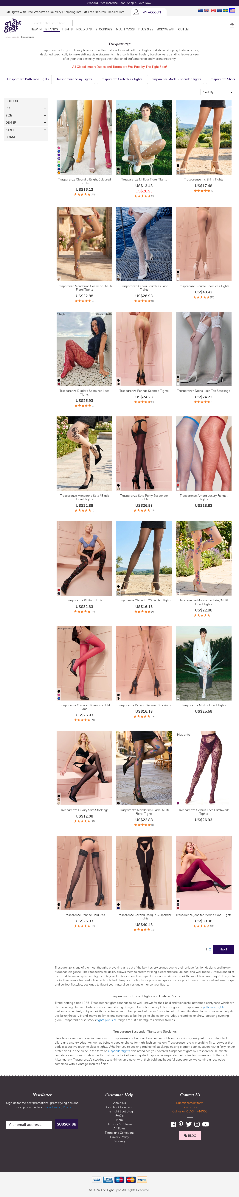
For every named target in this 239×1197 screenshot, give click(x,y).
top (4, 1175)
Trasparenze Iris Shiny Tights (203, 179)
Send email (190, 1107)
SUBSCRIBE (66, 1124)
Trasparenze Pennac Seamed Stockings (144, 705)
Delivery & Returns (119, 1124)
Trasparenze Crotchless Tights (121, 79)
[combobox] (52, 23)
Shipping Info (72, 11)
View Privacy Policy (57, 1107)
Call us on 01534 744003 (190, 1111)
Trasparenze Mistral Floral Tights (203, 705)
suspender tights (118, 1051)
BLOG (191, 1135)
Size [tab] (9, 115)
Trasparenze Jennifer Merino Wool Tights (204, 914)
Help (119, 1119)
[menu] (129, 30)
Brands (16, 37)
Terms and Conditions (119, 1132)
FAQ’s (119, 1115)
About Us (119, 1102)
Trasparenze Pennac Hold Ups (84, 914)
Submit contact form (190, 1102)
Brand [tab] (11, 137)
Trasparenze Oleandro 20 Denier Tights (144, 600)
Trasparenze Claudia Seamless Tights (203, 286)
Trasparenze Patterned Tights (28, 79)
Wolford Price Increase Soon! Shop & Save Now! (119, 2)
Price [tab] (10, 108)
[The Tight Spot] (16, 25)
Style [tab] (10, 129)
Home (7, 37)
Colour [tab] (12, 101)
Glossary (119, 1141)
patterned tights (213, 1007)
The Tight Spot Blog (119, 1111)
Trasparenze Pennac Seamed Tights (144, 390)
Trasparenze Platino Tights (84, 600)
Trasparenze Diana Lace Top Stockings (203, 390)
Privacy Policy (119, 1137)
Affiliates (119, 1128)
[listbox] (59, 161)
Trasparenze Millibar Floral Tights (144, 179)
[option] (59, 148)
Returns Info (116, 11)
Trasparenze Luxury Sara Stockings (84, 810)
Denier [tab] (11, 122)
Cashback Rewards (119, 1107)
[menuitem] (36, 29)
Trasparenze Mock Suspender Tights (175, 79)
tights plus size (107, 1020)
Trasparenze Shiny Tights (74, 79)
